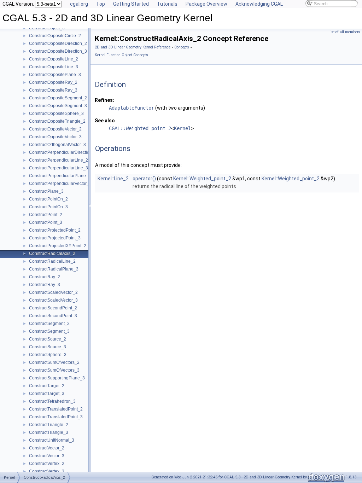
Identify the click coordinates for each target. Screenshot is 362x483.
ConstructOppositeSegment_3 (58, 105)
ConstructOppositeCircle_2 (55, 35)
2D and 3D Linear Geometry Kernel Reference (132, 47)
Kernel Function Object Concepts (121, 55)
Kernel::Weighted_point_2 (202, 178)
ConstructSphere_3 (47, 354)
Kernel (182, 128)
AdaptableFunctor (131, 108)
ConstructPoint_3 (45, 222)
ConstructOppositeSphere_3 (56, 113)
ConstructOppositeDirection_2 (58, 43)
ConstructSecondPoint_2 (53, 307)
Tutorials (167, 4)
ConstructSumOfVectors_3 (54, 370)
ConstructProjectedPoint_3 (55, 237)
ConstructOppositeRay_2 (53, 82)
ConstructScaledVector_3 (53, 300)
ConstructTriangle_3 (48, 432)
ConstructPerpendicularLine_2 (58, 160)
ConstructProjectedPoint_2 (55, 230)
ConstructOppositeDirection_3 (58, 51)
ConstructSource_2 (47, 339)
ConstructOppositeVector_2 (55, 129)
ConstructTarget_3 (46, 393)
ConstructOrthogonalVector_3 (57, 144)
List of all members (344, 32)
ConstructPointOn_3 (48, 206)
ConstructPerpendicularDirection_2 (63, 152)
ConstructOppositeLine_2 (53, 59)
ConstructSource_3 (47, 346)
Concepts (181, 47)
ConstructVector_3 (46, 455)
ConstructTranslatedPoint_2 (56, 409)
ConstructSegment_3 (49, 331)
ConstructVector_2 (46, 448)
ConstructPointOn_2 (48, 199)
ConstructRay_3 (44, 284)
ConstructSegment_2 (49, 323)
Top (100, 4)
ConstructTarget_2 (46, 385)
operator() (144, 178)
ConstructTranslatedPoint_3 (56, 416)
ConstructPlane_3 (46, 191)
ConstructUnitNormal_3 (51, 440)
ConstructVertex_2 (46, 463)
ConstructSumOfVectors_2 (54, 362)
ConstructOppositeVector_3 (55, 136)
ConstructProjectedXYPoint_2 (57, 245)
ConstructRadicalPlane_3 (53, 269)
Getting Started (131, 4)
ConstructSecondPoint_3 (53, 315)
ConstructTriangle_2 (48, 424)
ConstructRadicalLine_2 (52, 261)
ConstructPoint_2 (45, 214)
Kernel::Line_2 (113, 178)
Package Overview (206, 4)
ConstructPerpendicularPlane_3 (60, 175)
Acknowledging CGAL (259, 4)
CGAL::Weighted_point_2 (140, 128)
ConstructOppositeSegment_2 (58, 97)
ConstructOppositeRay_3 (53, 90)
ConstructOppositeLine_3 (53, 66)
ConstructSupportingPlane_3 (57, 378)
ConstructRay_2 (44, 276)
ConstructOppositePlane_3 (55, 74)
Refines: (104, 100)
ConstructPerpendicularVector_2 (60, 183)
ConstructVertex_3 (46, 471)
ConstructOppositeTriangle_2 (57, 121)
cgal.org (79, 4)
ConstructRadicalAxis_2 (52, 253)
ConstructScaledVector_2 (53, 292)
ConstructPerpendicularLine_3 (58, 167)
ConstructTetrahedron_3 (52, 401)
